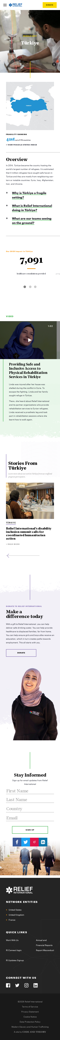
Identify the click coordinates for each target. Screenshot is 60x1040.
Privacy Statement (30, 1012)
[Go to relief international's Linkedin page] (43, 842)
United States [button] (15, 910)
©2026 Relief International (30, 1002)
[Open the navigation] (5, 5)
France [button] (12, 920)
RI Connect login (14, 950)
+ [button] (21, 145)
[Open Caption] (54, 64)
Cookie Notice (30, 1017)
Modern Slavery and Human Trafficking (30, 1027)
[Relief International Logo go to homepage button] (15, 5)
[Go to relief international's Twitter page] (25, 842)
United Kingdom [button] (16, 915)
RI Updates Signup (15, 960)
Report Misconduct (45, 950)
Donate (49, 5)
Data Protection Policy (30, 1022)
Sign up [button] (30, 830)
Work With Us (12, 940)
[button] (25, 287)
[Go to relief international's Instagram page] (34, 842)
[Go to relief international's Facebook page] (17, 842)
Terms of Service (30, 1007)
